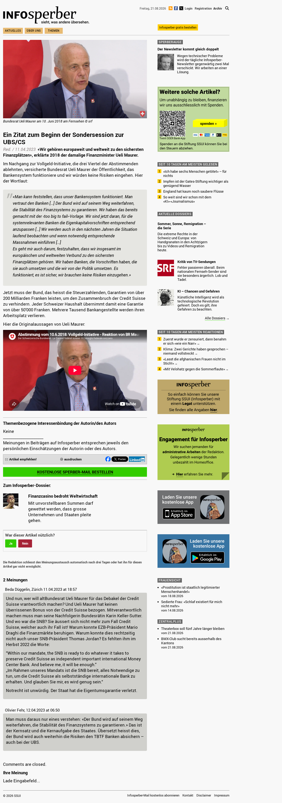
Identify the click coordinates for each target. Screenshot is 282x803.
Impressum (221, 795)
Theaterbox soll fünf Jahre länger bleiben (192, 628)
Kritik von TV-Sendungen (196, 261)
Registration (203, 8)
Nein (25, 543)
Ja (10, 543)
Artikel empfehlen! (23, 459)
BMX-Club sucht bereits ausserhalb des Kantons (191, 640)
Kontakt (187, 795)
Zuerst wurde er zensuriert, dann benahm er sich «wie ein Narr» (194, 341)
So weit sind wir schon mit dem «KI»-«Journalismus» (187, 199)
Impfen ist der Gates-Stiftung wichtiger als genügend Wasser (195, 183)
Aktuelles (13, 30)
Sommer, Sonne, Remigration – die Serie (181, 225)
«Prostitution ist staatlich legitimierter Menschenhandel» (190, 589)
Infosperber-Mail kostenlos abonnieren (153, 795)
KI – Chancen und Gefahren (198, 291)
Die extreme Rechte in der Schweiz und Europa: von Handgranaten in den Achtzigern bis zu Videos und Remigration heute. (182, 242)
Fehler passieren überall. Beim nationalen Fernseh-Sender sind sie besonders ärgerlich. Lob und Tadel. (202, 273)
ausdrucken (73, 459)
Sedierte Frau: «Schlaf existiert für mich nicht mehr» (191, 603)
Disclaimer (203, 795)
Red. (7, 149)
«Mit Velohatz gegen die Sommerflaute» (194, 369)
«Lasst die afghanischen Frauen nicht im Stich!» (194, 361)
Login (188, 8)
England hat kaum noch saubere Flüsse (193, 191)
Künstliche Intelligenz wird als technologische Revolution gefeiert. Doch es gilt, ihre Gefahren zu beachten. (200, 303)
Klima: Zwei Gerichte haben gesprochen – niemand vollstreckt (195, 351)
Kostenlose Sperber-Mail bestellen (75, 472)
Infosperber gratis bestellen (177, 27)
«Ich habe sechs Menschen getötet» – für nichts (195, 173)
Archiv (217, 8)
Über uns (34, 30)
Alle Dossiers (215, 318)
